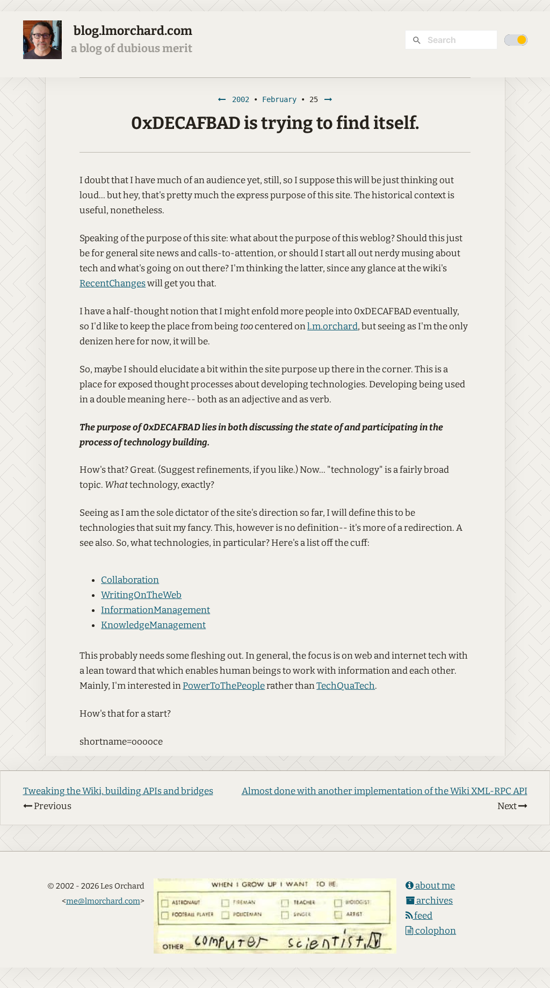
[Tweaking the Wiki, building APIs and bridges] (222, 99)
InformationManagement (155, 610)
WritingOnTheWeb (141, 595)
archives (434, 900)
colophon (435, 930)
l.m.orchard (332, 326)
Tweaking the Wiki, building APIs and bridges (118, 791)
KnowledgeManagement (153, 625)
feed (422, 915)
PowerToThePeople (224, 685)
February (279, 99)
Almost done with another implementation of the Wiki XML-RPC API (384, 791)
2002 (240, 99)
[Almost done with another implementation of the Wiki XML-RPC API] (328, 99)
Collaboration (130, 580)
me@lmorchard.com (103, 901)
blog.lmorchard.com (133, 31)
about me (434, 885)
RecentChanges (112, 283)
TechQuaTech (345, 685)
